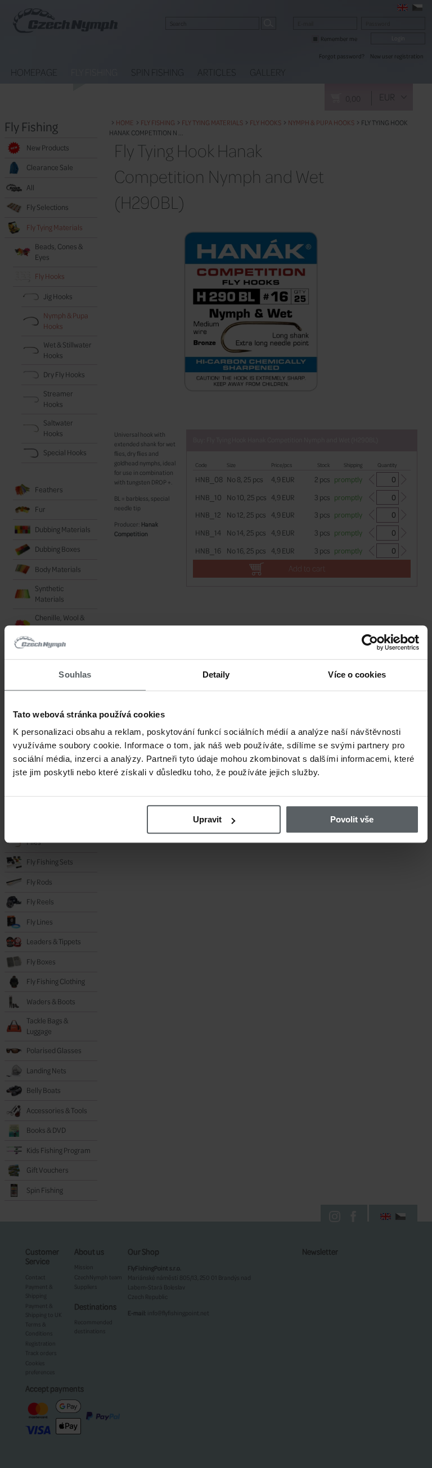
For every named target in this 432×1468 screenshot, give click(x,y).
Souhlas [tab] (74, 674)
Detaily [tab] (216, 674)
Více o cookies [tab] (356, 674)
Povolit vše (352, 819)
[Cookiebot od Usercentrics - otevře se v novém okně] (370, 642)
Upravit (207, 819)
